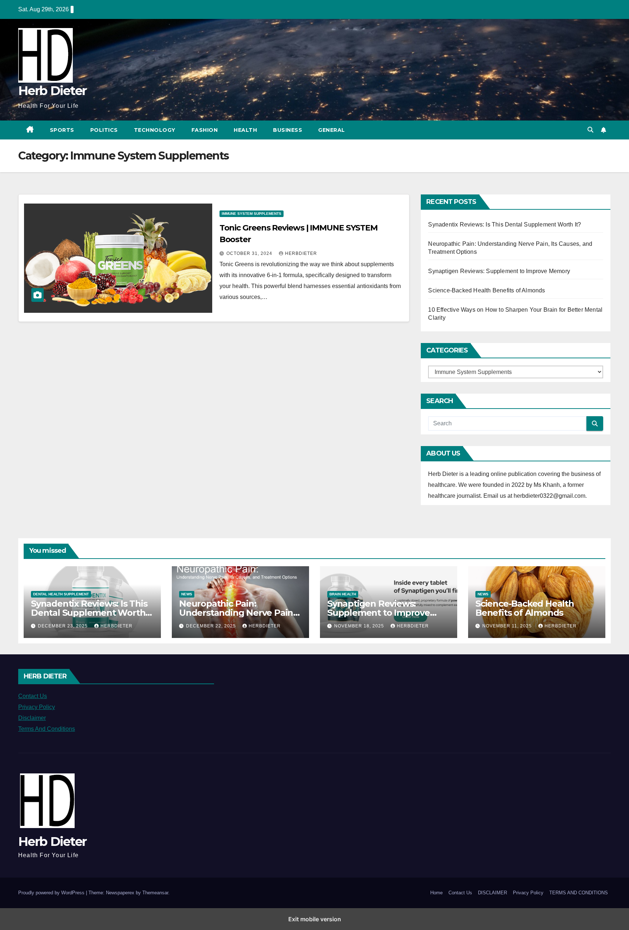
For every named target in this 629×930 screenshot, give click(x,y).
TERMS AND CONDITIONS (578, 892)
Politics (104, 130)
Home (436, 892)
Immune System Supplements (251, 214)
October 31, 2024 (250, 253)
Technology (154, 130)
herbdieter (301, 253)
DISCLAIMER (492, 892)
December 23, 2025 (63, 625)
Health (245, 130)
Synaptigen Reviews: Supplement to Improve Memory (499, 271)
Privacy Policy (36, 707)
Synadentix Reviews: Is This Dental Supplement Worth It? (504, 224)
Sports (62, 130)
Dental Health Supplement (61, 594)
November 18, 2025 (359, 625)
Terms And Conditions (46, 729)
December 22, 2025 (211, 625)
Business (287, 130)
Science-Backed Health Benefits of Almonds (486, 290)
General (331, 130)
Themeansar (155, 892)
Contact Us (32, 696)
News (186, 594)
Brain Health (342, 594)
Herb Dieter (52, 90)
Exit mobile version (314, 919)
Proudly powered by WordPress (52, 892)
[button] (590, 130)
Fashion (204, 130)
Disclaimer (32, 718)
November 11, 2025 (507, 625)
